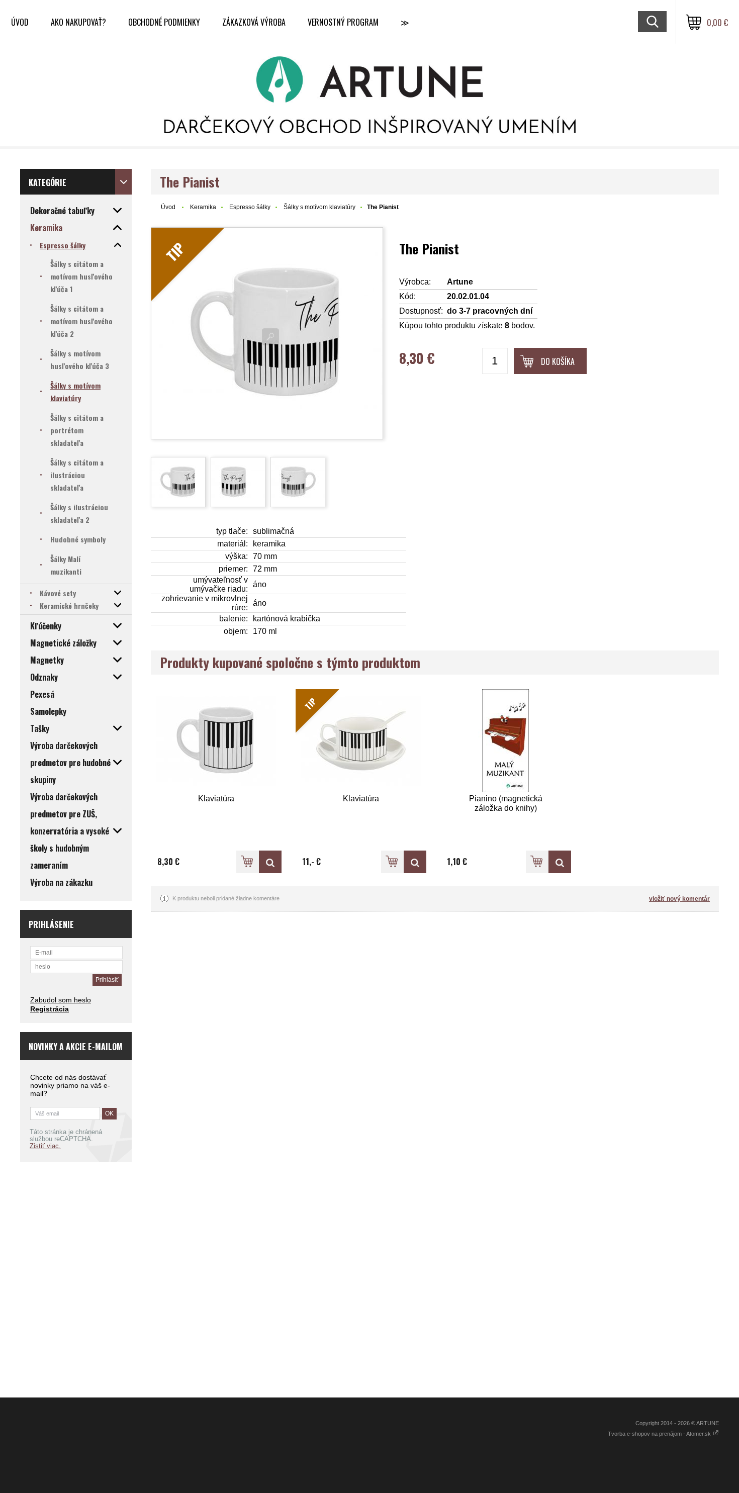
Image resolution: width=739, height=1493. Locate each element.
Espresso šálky (249, 207)
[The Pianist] (178, 482)
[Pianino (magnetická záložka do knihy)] (505, 740)
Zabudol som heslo (60, 1000)
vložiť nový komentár (679, 898)
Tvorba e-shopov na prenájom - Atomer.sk (660, 1434)
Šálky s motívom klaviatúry (319, 207)
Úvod (20, 22)
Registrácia (49, 1009)
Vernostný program (343, 22)
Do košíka (558, 361)
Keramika (203, 207)
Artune (460, 281)
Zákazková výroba (254, 22)
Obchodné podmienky (164, 22)
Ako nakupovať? (78, 22)
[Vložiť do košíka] (247, 862)
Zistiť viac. (45, 1146)
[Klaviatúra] (216, 740)
